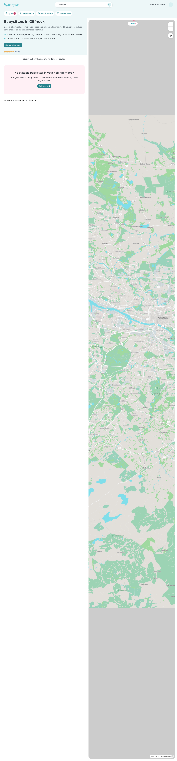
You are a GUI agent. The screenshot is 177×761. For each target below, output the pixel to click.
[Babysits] (11, 4)
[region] (131, 389)
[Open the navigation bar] (171, 4)
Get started (44, 86)
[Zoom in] (170, 24)
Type (11, 13)
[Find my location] (170, 35)
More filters (65, 13)
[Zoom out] (170, 28)
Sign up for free (13, 45)
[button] (147, 325)
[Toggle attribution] (172, 756)
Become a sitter (157, 4)
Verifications (46, 13)
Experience (28, 13)
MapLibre (154, 756)
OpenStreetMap (165, 756)
